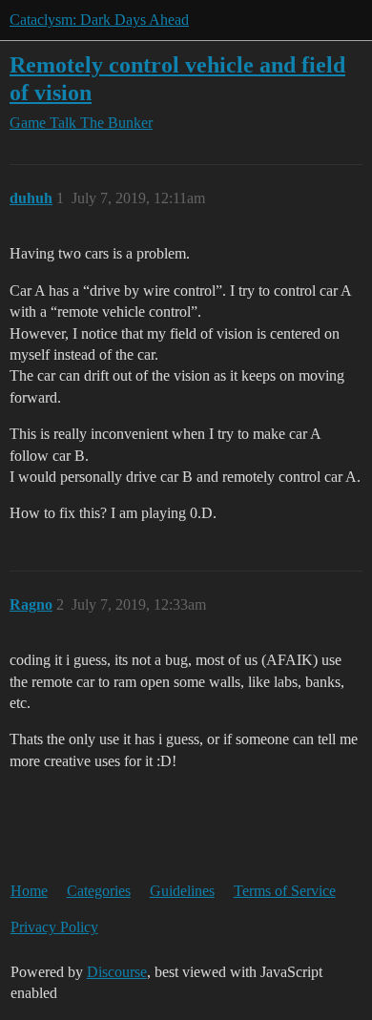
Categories (99, 891)
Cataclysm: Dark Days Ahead (99, 19)
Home (29, 891)
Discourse (117, 972)
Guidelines (182, 891)
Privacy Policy (54, 927)
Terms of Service (285, 891)
